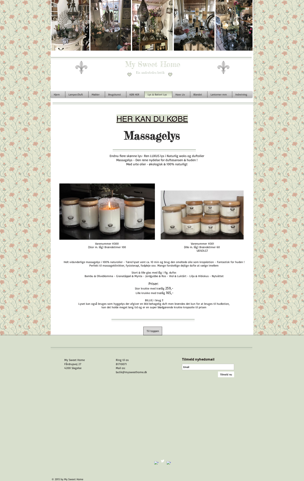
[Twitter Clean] (162, 461)
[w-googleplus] (169, 463)
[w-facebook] (156, 463)
